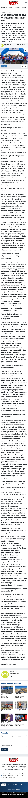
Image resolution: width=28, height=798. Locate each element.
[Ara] (26, 3)
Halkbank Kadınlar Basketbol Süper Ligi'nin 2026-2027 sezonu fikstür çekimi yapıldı (7, 724)
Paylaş (4, 66)
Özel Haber (12, 777)
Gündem (4, 7)
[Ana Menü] (1, 3)
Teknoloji (10, 775)
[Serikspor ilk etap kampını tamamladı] (7, 705)
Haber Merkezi (14, 673)
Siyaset (10, 7)
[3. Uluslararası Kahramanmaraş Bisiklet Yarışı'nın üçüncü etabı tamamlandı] (21, 689)
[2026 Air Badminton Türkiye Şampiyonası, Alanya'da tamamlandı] (7, 689)
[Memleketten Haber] (14, 3)
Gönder (4, 749)
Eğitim (21, 775)
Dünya (4, 775)
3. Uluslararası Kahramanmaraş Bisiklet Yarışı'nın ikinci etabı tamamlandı (19, 724)
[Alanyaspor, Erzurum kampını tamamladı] (21, 705)
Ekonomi (17, 7)
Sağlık (24, 7)
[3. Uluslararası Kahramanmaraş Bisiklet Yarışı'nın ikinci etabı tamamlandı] (21, 717)
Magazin (5, 777)
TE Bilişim (18, 789)
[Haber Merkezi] (5, 674)
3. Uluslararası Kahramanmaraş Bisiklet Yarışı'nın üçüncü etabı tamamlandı (19, 696)
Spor (9, 12)
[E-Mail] (11, 677)
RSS (4, 784)
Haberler (3, 12)
